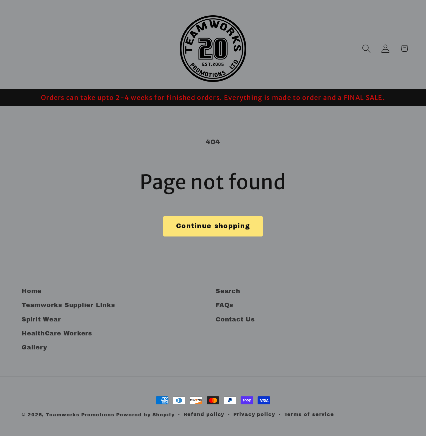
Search (228, 291)
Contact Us (235, 319)
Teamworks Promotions (80, 414)
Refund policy (204, 414)
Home (32, 291)
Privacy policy (254, 414)
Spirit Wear (41, 319)
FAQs (224, 305)
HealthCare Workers (57, 333)
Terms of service (309, 414)
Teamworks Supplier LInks (68, 305)
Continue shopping (213, 225)
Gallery (34, 347)
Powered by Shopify (145, 414)
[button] (366, 48)
